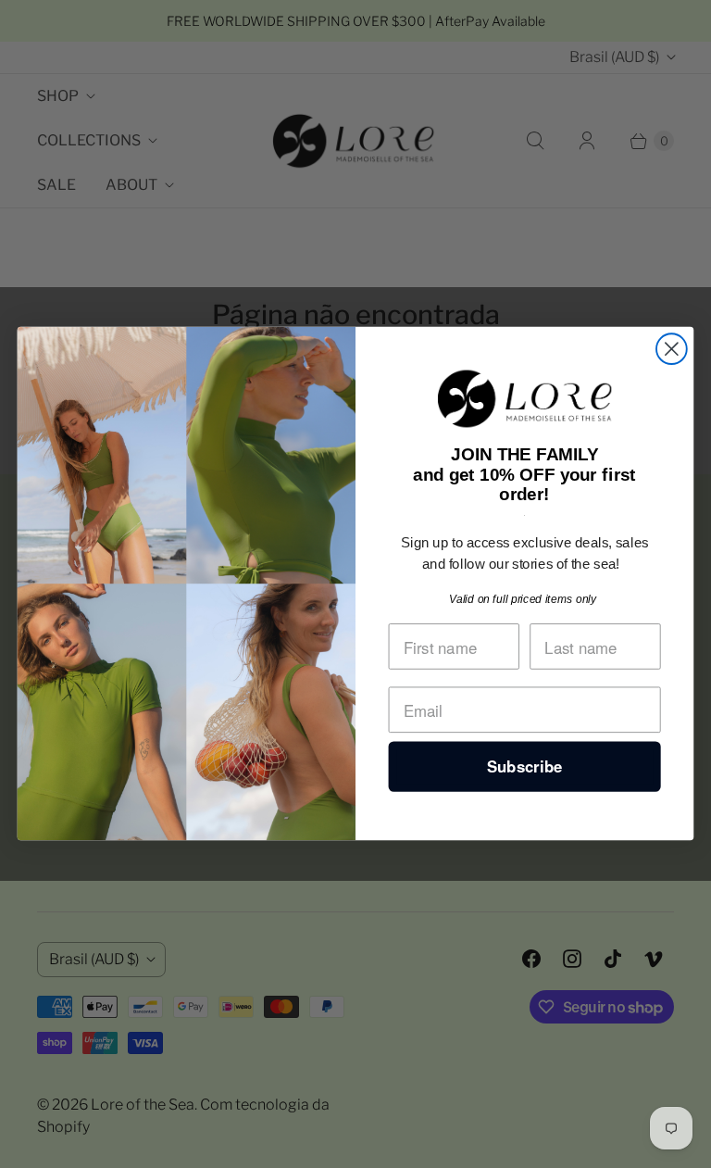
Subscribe (524, 767)
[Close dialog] (671, 349)
